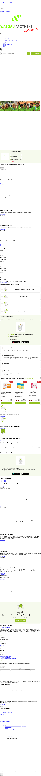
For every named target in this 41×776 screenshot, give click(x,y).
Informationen (5, 732)
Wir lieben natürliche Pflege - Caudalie (11, 40)
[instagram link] (3, 13)
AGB (6, 733)
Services (4, 43)
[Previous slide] (1, 168)
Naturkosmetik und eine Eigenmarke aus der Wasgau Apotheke (15, 37)
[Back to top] (1, 774)
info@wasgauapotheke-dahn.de (5, 11)
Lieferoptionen (7, 41)
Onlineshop (4, 35)
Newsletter (4, 45)
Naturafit (6, 39)
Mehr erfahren (2, 183)
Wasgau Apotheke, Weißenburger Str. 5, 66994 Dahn (9, 658)
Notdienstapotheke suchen (4, 282)
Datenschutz (7, 734)
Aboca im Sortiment (8, 38)
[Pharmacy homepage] (20, 23)
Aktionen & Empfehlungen (7, 44)
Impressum (6, 735)
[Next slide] (3, 168)
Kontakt (4, 46)
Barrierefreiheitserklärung (9, 736)
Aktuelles (6, 42)
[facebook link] (1, 13)
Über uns (4, 36)
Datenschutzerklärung (4, 677)
